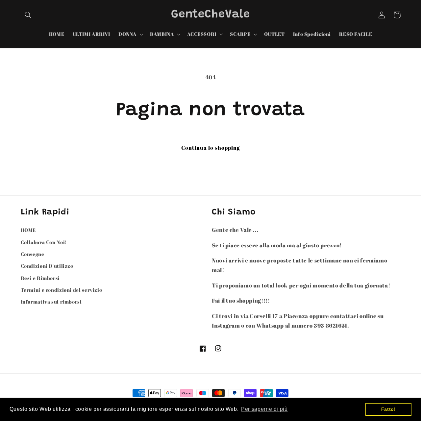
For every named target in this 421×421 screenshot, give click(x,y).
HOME (28, 230)
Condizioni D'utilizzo (47, 265)
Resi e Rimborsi (40, 278)
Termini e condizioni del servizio (61, 289)
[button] (28, 14)
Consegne (32, 254)
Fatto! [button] (388, 409)
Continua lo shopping (210, 147)
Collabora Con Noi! (44, 242)
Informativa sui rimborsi (51, 301)
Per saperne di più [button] (264, 409)
